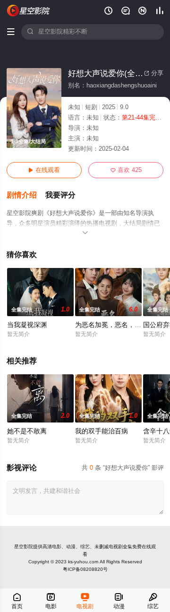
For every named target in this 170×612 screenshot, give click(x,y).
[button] (26, 195)
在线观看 (44, 170)
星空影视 (29, 11)
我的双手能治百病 (101, 431)
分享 (153, 73)
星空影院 (23, 546)
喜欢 (126, 170)
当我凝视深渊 (27, 324)
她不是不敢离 (27, 431)
